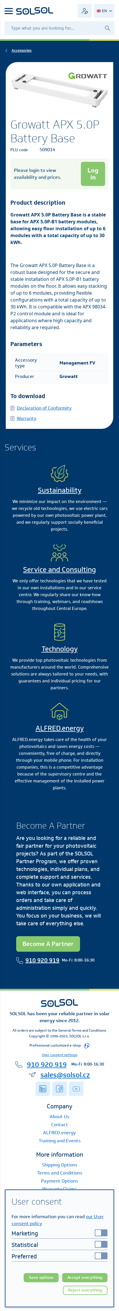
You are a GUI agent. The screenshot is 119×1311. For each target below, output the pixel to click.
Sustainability (59, 490)
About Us (59, 1116)
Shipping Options (59, 1165)
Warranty (26, 418)
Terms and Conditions (59, 1173)
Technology (60, 649)
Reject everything (85, 1290)
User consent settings (59, 1054)
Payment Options (59, 1181)
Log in (93, 173)
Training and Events (60, 1140)
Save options (41, 1277)
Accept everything (84, 1277)
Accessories (21, 50)
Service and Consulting (59, 569)
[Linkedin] (43, 1089)
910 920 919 (42, 960)
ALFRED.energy (60, 728)
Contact (59, 1124)
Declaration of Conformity (44, 408)
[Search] (107, 28)
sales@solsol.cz (65, 1075)
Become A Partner (48, 944)
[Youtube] (76, 1089)
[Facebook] (59, 1089)
